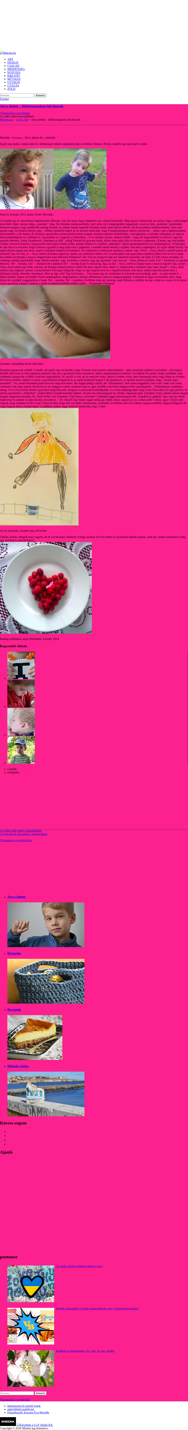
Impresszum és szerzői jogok (24, 1405)
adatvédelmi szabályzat (20, 1409)
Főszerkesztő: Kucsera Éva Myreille (28, 1412)
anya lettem (24, 769)
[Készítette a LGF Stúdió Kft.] (35, 1425)
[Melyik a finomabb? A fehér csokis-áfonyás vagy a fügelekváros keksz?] (30, 1326)
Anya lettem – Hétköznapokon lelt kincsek (32, 106)
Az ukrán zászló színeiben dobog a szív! (79, 1266)
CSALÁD (26, 772)
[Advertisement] (94, 25)
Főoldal (4, 99)
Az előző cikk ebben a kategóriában (20, 830)
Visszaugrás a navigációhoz (16, 840)
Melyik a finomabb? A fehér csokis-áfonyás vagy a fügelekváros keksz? (97, 1308)
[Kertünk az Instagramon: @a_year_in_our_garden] (30, 1368)
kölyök (37, 769)
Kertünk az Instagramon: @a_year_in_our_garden (85, 1350)
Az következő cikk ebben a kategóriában (23, 834)
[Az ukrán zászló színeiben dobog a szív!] (30, 1283)
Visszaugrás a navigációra (15, 113)
